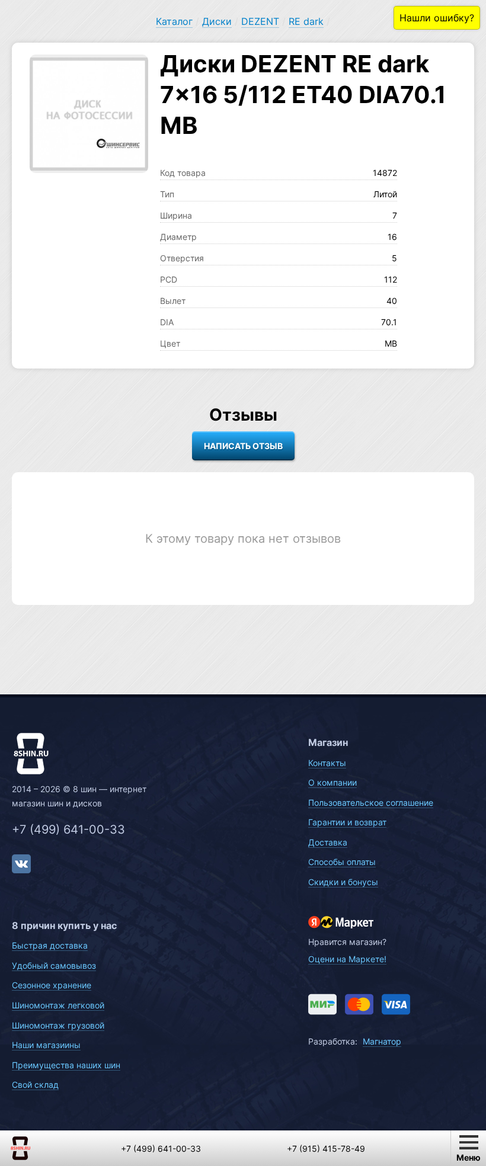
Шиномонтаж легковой (58, 1005)
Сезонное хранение (51, 985)
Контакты (327, 763)
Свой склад (35, 1084)
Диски (217, 21)
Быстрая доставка (50, 945)
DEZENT (260, 21)
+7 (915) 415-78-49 (326, 1148)
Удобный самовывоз (54, 965)
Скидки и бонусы (343, 882)
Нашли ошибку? (436, 18)
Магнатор (382, 1041)
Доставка (327, 842)
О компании (332, 782)
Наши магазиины (46, 1045)
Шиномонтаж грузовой (58, 1025)
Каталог (174, 21)
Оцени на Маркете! (347, 959)
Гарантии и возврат (347, 822)
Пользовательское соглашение (370, 802)
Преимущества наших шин (66, 1065)
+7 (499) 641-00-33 (68, 829)
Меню (468, 1157)
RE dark (306, 21)
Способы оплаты (342, 862)
